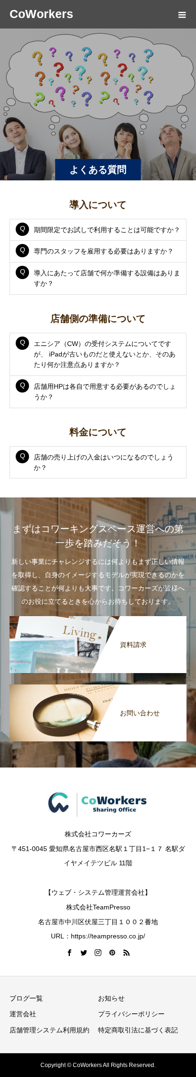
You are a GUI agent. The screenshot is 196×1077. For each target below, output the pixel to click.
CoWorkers (41, 13)
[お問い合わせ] (98, 686)
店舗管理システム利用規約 (49, 1030)
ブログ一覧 (26, 998)
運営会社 (23, 1014)
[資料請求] (98, 618)
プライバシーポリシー (131, 1014)
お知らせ (111, 998)
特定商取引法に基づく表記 (138, 1030)
